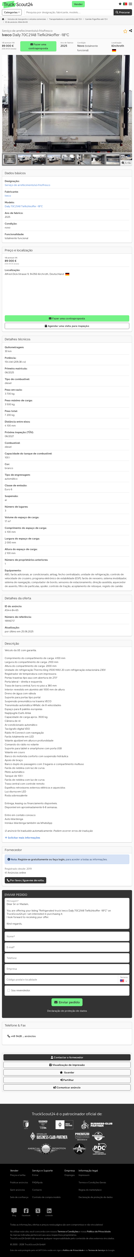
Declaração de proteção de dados (67, 1010)
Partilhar (68, 1080)
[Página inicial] (3, 19)
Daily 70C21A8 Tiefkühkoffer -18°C (24, 206)
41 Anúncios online (15, 872)
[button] (130, 4)
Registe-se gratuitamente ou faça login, (41, 859)
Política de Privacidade (73, 1250)
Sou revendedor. (20, 990)
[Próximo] (128, 110)
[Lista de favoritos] (120, 4)
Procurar (124, 12)
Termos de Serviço (96, 1250)
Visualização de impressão (68, 1064)
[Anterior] (5, 110)
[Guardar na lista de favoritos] (125, 31)
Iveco (8, 195)
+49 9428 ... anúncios (23, 1036)
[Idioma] (125, 4)
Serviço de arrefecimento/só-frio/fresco (27, 185)
